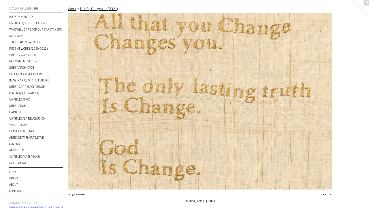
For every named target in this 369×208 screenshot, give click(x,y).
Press (13, 178)
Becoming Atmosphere (26, 74)
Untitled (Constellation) (28, 23)
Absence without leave (26, 137)
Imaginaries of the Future (29, 80)
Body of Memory (21, 16)
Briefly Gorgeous (22, 55)
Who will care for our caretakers (35, 29)
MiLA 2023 (16, 36)
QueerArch (17, 105)
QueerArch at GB (21, 67)
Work (72, 9)
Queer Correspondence (27, 86)
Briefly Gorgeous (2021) (99, 9)
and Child (16, 150)
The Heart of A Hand (24, 42)
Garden (15, 112)
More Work (17, 163)
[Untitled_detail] (200, 101)
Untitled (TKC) (19, 99)
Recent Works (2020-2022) (28, 48)
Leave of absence (22, 131)
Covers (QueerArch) (24, 93)
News (13, 172)
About (13, 184)
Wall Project (19, 125)
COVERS (14, 144)
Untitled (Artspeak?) (24, 156)
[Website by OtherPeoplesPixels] (357, 11)
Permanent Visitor (23, 61)
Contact (15, 191)
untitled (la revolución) (28, 118)
